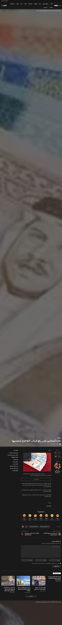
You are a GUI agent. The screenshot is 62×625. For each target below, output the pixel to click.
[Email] (55, 456)
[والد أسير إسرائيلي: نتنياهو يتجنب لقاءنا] (57, 466)
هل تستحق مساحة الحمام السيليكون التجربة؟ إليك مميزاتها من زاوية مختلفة (9, 589)
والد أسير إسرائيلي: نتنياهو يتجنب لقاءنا (57, 471)
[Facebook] (7, 1)
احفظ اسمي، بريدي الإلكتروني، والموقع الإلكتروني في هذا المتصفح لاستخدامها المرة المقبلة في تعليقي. (45, 563)
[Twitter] (6, 1)
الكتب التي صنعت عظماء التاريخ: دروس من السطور (39, 588)
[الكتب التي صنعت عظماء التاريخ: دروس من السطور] (38, 581)
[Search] (2, 5)
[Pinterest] (4, 1)
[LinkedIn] (2, 1)
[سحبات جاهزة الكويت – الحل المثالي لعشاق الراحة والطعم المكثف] (23, 581)
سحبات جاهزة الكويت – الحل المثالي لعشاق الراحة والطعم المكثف (24, 589)
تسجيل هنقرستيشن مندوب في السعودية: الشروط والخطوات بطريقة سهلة (54, 578)
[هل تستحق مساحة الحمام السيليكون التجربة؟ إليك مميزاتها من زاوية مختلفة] (8, 581)
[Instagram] (3, 1)
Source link (49, 505)
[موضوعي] (57, 5)
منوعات (59, 437)
